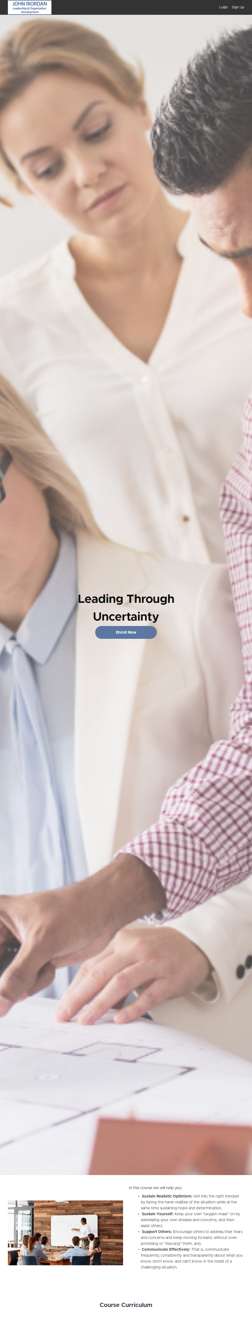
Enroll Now (126, 632)
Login (223, 7)
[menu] (229, 7)
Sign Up (238, 7)
